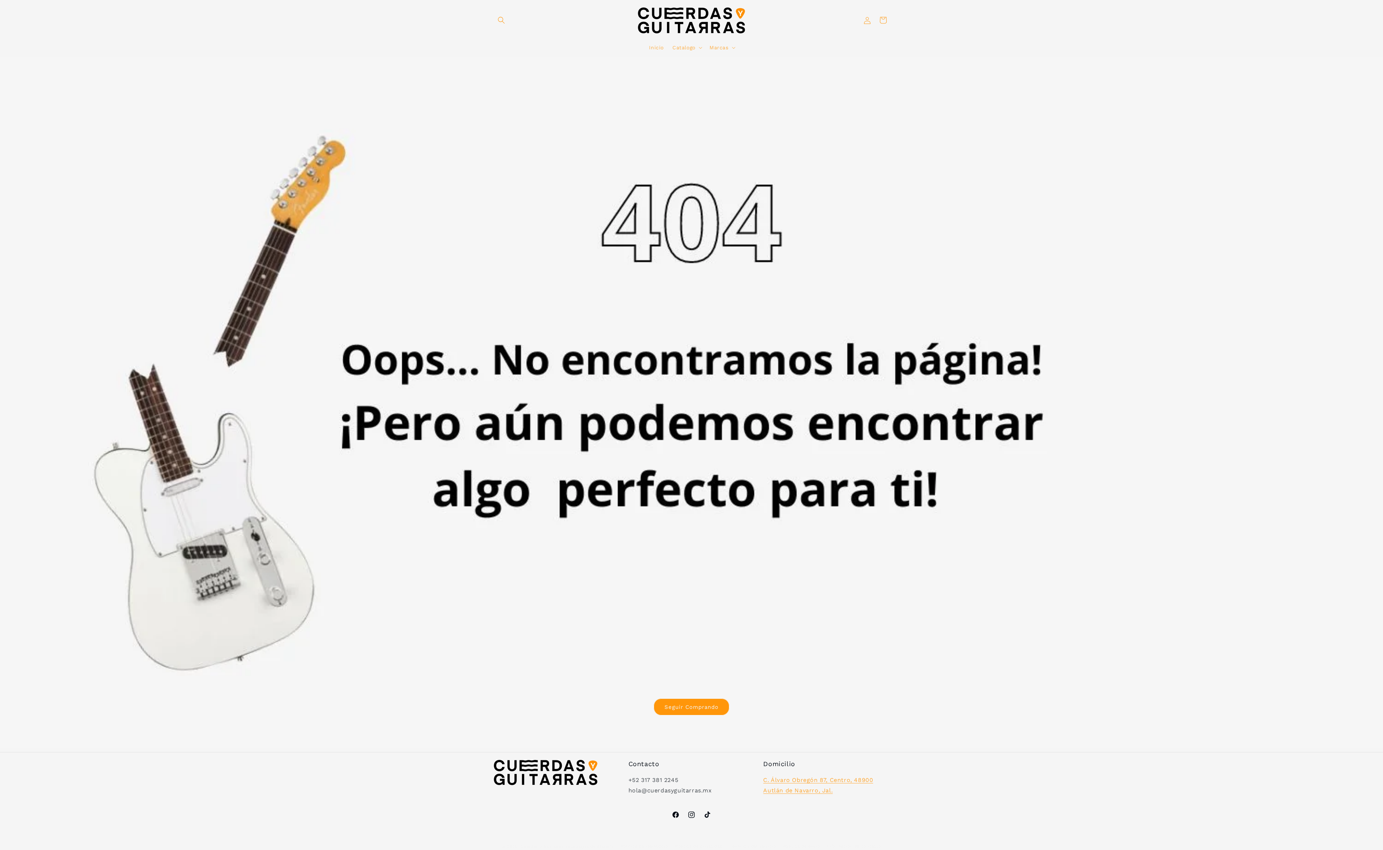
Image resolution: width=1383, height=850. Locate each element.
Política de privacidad (698, 846)
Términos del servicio (753, 846)
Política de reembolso (644, 846)
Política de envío (801, 846)
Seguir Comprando (691, 706)
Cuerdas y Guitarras (542, 846)
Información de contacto (854, 846)
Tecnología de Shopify (589, 846)
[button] (501, 20)
